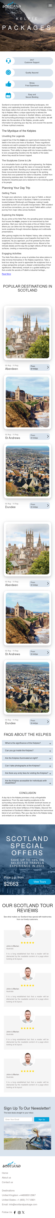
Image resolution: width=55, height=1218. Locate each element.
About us (6, 1177)
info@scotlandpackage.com (23, 1204)
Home (5, 1172)
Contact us (7, 1182)
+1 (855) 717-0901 (25, 1199)
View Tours (40, 881)
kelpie (22, 140)
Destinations (8, 1190)
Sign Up (41, 1119)
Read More (6, 274)
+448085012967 (27, 1195)
